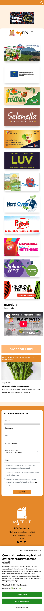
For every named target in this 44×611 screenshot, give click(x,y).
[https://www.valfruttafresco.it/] (22, 97)
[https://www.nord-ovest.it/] (22, 205)
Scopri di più (9, 308)
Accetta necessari (22, 601)
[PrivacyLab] (16, 588)
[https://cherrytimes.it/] (22, 292)
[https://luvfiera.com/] (22, 162)
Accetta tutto (22, 595)
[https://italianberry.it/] (22, 270)
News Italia (7, 359)
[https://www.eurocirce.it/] (22, 54)
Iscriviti (22, 492)
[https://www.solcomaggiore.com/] (22, 76)
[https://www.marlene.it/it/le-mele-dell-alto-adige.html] (22, 184)
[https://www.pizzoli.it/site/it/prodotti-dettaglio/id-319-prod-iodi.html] (22, 227)
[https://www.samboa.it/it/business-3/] (22, 248)
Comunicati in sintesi (11, 357)
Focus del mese (28, 357)
